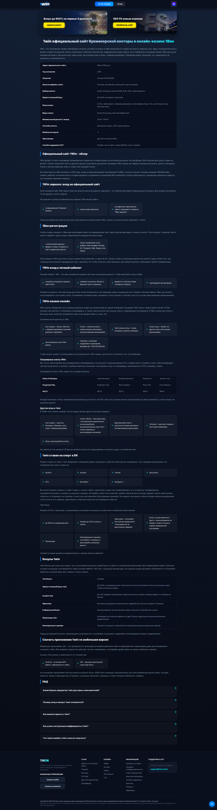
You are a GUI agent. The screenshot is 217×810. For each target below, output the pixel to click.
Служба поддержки (134, 780)
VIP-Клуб (84, 776)
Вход (120, 4)
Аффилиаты (130, 790)
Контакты (129, 783)
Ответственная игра (134, 773)
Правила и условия (133, 763)
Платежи (129, 787)
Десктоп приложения (89, 780)
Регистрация (104, 4)
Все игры (84, 773)
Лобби (106, 763)
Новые (106, 770)
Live (105, 777)
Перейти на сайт (124, 25)
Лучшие (107, 767)
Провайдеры (86, 783)
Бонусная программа (134, 776)
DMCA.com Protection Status (89, 765)
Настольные (108, 774)
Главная (84, 769)
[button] (212, 804)
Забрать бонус (54, 25)
